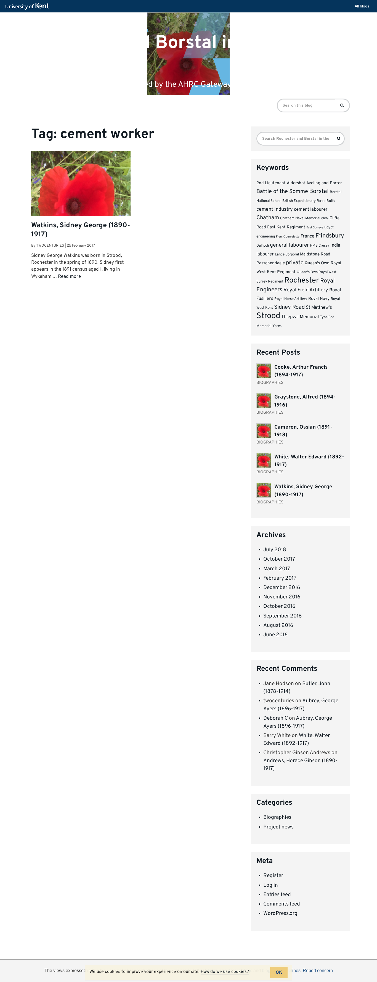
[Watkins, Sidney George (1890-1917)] (81, 206)
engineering (265, 236)
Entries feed (277, 894)
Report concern (318, 970)
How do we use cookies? (225, 972)
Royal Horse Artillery (290, 299)
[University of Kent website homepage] (29, 6)
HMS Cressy (319, 245)
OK (279, 972)
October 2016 (279, 606)
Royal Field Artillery (305, 290)
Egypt (329, 227)
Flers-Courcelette (287, 237)
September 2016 (282, 616)
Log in (270, 885)
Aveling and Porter (324, 183)
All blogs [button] (362, 6)
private (295, 262)
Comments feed (281, 904)
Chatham (267, 217)
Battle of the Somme (282, 191)
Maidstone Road (315, 254)
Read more (69, 277)
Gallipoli (262, 245)
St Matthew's (319, 307)
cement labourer (311, 209)
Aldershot (296, 183)
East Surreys (314, 227)
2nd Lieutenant (271, 183)
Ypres (277, 326)
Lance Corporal (287, 254)
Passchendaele (270, 263)
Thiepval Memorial (300, 317)
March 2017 (276, 569)
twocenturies (50, 245)
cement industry (274, 209)
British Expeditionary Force (303, 201)
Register (273, 875)
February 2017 (279, 578)
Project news (278, 827)
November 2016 (281, 597)
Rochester (302, 280)
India (335, 245)
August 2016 (278, 625)
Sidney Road (289, 307)
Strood (268, 316)
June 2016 (275, 635)
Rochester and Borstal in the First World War (170, 53)
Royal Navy (319, 299)
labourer (265, 254)
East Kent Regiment (286, 227)
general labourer (289, 245)
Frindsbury (329, 236)
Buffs (330, 201)
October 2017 (279, 559)
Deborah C (275, 718)
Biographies (277, 817)
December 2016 (281, 587)
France (307, 236)
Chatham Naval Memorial (300, 218)
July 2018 (274, 550)
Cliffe (324, 218)
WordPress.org (280, 913)
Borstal (319, 191)
